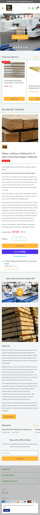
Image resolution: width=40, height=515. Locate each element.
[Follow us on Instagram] (6, 492)
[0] (36, 8)
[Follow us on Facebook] (3, 492)
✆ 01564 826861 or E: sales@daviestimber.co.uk (20, 1)
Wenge (37, 429)
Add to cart (14, 99)
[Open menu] (3, 8)
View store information (11, 269)
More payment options (20, 256)
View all (35, 57)
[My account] (33, 8)
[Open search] (29, 8)
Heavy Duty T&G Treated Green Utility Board (17, 429)
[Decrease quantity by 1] (14, 239)
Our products (9, 417)
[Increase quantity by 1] (24, 239)
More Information (20, 37)
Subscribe (20, 458)
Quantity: (5, 239)
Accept (7, 510)
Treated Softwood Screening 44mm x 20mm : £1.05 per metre (13, 82)
